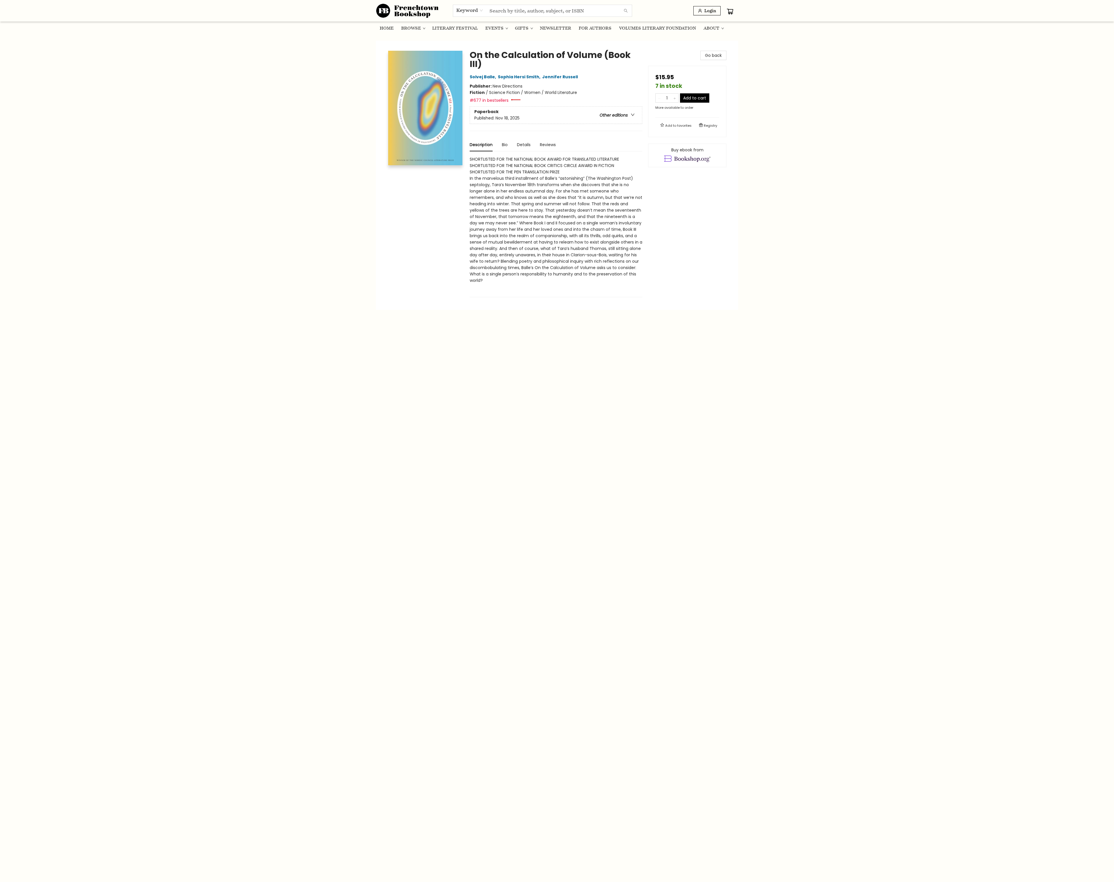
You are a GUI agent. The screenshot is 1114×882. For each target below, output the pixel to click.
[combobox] (470, 10)
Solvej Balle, (483, 77)
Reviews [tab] (548, 145)
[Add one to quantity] (674, 98)
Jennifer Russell (560, 77)
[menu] (557, 28)
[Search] (626, 11)
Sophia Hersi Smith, (519, 77)
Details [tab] (524, 145)
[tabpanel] (556, 226)
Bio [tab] (505, 145)
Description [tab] (481, 145)
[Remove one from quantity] (659, 98)
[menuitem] (386, 28)
